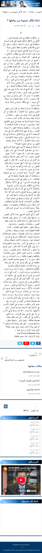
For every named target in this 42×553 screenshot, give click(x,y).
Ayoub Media (25, 545)
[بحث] (6, 406)
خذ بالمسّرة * (33, 354)
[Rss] (23, 547)
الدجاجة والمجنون (33, 389)
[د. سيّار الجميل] (21, 3)
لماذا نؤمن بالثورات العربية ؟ (29, 381)
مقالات (31, 12)
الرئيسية (39, 12)
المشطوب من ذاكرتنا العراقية (14, 359)
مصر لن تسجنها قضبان (31, 372)
